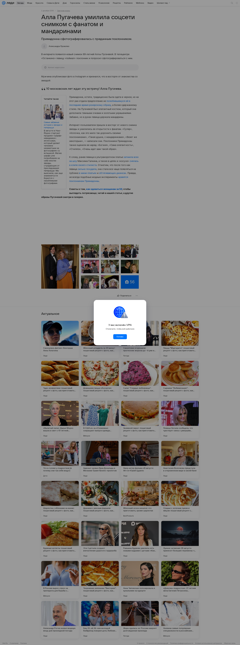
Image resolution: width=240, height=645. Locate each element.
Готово (120, 337)
